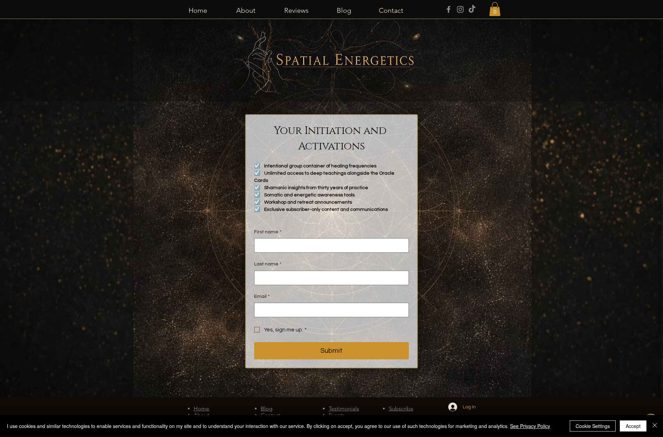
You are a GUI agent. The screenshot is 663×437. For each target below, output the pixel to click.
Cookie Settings (593, 426)
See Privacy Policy (530, 426)
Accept (633, 426)
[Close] (655, 425)
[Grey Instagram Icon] (460, 9)
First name (267, 232)
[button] (495, 9)
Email (262, 296)
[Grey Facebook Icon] (448, 9)
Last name (267, 264)
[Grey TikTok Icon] (472, 9)
